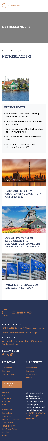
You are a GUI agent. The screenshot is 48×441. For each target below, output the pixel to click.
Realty (29, 377)
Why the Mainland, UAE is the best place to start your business (24, 130)
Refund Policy (8, 426)
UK (3, 396)
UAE (4, 404)
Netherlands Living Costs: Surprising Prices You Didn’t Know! (22, 115)
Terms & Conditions (11, 419)
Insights (5, 432)
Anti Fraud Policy (9, 429)
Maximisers (7, 410)
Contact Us (7, 416)
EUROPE (6, 393)
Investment (31, 374)
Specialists (7, 413)
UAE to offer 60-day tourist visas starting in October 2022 (21, 145)
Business (30, 371)
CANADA (6, 399)
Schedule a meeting (9, 384)
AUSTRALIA (8, 402)
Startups (6, 371)
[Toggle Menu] (43, 6)
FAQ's (4, 435)
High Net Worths (9, 374)
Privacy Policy (8, 423)
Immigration (31, 368)
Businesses (7, 368)
